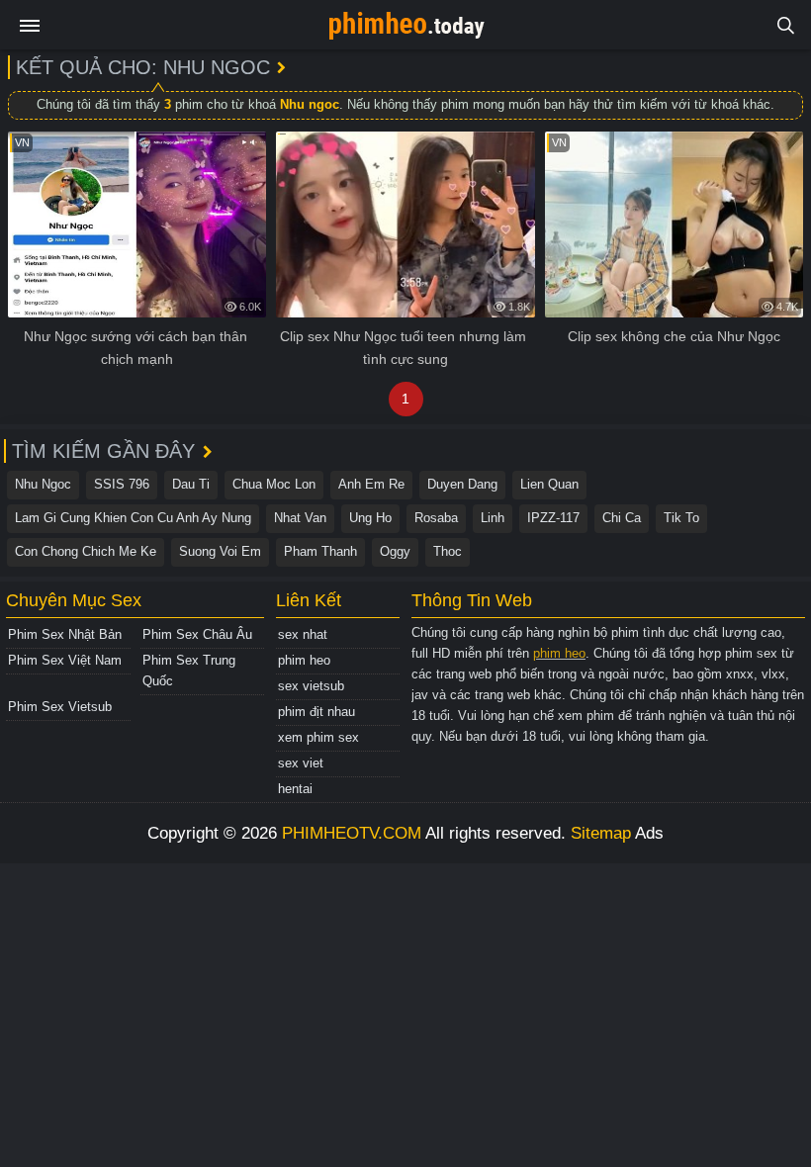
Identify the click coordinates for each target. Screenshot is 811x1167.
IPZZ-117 (553, 517)
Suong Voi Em (220, 551)
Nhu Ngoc (43, 484)
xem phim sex (318, 737)
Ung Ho (370, 517)
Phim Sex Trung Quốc (188, 670)
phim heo (304, 660)
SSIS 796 (121, 484)
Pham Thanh (320, 551)
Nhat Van (300, 517)
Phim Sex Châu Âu (197, 634)
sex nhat (302, 634)
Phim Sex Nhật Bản (65, 634)
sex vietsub (311, 685)
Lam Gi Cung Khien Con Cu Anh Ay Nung (133, 517)
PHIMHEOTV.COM (351, 833)
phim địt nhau (316, 711)
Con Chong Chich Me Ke (85, 551)
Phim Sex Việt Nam (65, 660)
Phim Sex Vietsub (60, 706)
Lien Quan (549, 484)
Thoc (447, 551)
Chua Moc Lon (273, 484)
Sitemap (601, 833)
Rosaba (436, 517)
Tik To (681, 517)
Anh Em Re (371, 484)
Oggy (395, 551)
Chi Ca (621, 517)
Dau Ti (191, 484)
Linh (492, 517)
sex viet (300, 763)
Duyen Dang (462, 484)
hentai (295, 788)
